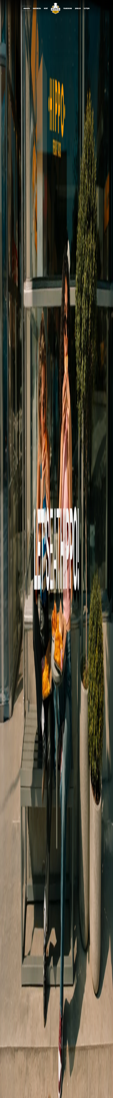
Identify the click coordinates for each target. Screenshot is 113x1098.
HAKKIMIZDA (37, 8)
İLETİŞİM (86, 8)
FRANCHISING (67, 8)
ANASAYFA (27, 8)
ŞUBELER (78, 8)
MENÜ (46, 8)
